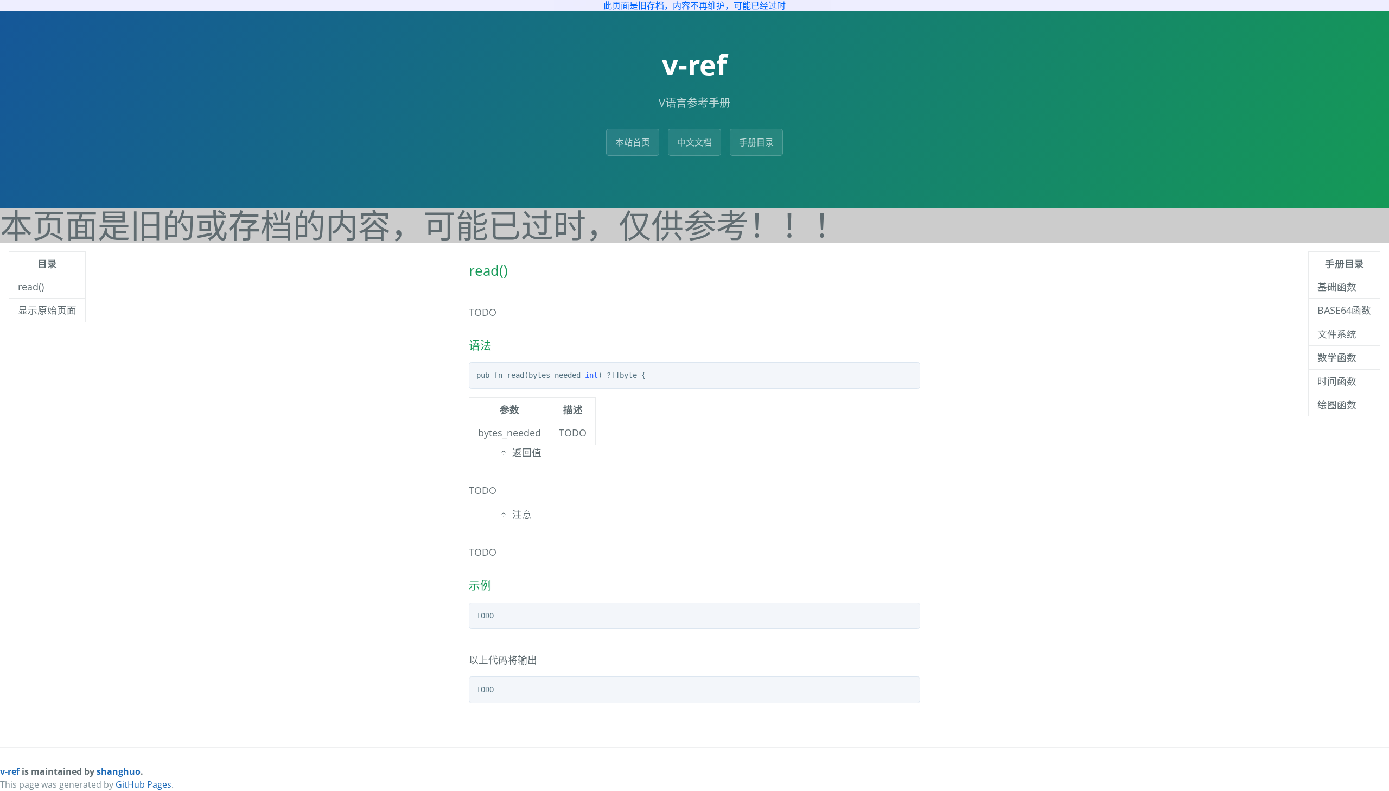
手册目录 (756, 142)
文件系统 (1336, 333)
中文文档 (694, 142)
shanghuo (119, 771)
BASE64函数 (1344, 310)
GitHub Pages (143, 784)
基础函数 (1336, 286)
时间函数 (1336, 381)
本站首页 (632, 142)
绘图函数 (1336, 404)
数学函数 (1336, 357)
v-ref (10, 771)
